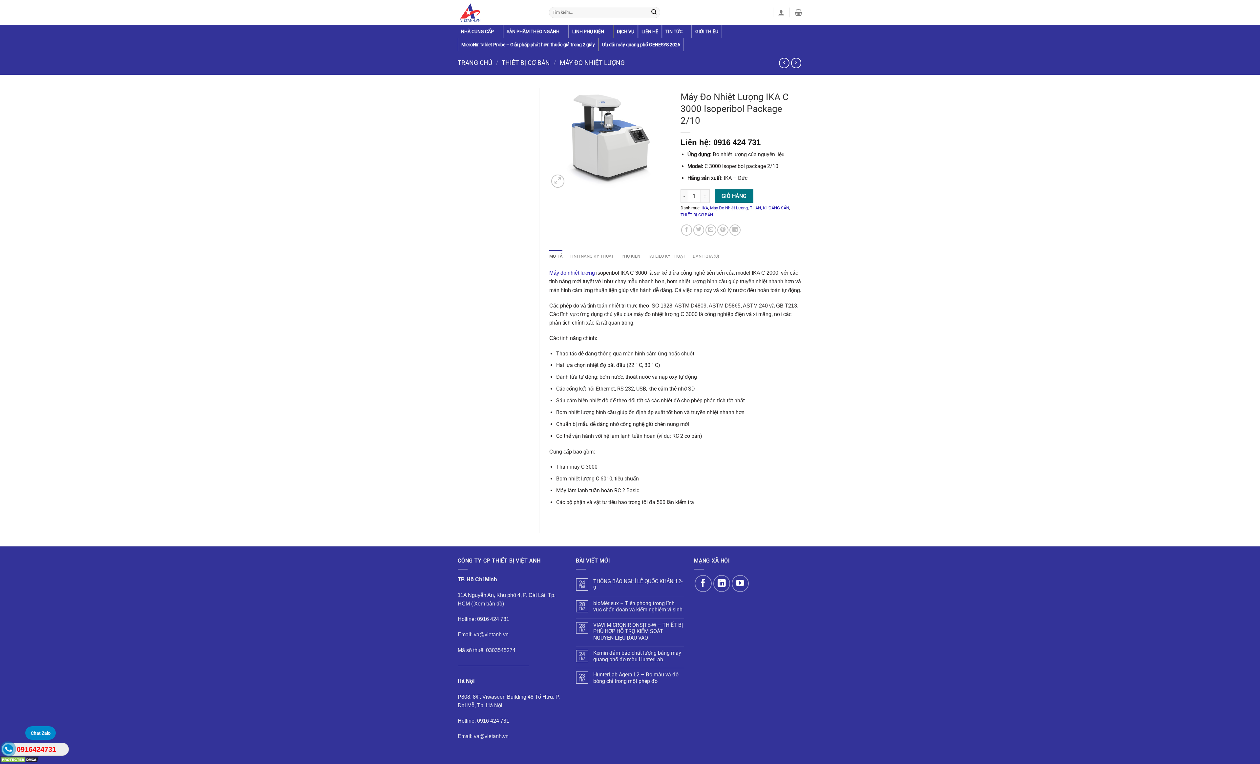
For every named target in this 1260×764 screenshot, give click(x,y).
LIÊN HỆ (649, 31)
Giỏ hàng (734, 196)
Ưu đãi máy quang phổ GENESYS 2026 (641, 44)
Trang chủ (475, 63)
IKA (705, 207)
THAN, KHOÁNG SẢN (769, 207)
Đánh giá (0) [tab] (706, 256)
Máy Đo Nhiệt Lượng (592, 63)
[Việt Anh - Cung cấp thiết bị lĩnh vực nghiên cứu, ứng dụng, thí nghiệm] (498, 12)
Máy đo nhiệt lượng (572, 273)
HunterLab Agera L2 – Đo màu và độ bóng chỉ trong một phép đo (636, 677)
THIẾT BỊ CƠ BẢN (526, 63)
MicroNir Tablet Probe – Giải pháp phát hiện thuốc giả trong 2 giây (528, 44)
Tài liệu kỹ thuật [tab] (666, 256)
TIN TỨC (673, 31)
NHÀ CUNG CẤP (477, 31)
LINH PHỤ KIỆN (588, 31)
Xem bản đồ (488, 603)
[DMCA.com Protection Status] (19, 759)
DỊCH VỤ (625, 31)
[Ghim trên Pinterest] (722, 230)
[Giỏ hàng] (798, 12)
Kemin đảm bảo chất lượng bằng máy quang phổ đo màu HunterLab (637, 656)
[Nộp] (654, 12)
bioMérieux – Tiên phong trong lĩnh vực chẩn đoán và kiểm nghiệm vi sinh (637, 606)
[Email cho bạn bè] (711, 230)
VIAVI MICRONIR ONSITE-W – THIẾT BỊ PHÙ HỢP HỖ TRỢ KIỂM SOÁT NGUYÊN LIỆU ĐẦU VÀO (638, 631)
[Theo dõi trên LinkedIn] (721, 583)
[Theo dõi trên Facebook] (703, 583)
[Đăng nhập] (781, 12)
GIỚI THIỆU (706, 31)
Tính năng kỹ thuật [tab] (592, 256)
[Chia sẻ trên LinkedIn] (735, 230)
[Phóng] (557, 181)
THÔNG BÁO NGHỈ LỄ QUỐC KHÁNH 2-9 (637, 584)
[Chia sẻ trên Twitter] (698, 230)
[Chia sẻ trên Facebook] (686, 230)
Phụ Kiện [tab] (630, 256)
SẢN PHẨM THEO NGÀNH (533, 31)
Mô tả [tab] (555, 256)
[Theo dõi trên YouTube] (740, 583)
